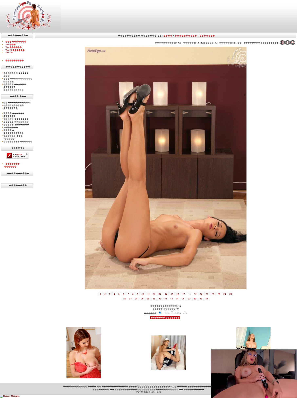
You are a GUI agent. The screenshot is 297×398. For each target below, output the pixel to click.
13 (160, 294)
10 (143, 294)
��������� (14, 60)
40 (206, 299)
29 (142, 299)
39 (201, 299)
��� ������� (15, 41)
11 (148, 294)
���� (167, 36)
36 (183, 299)
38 (195, 299)
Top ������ (13, 47)
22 (213, 294)
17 (183, 294)
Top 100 (9, 52)
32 (160, 299)
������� (207, 36)
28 (136, 299)
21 (207, 294)
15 (172, 294)
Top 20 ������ (15, 50)
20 (201, 294)
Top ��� (10, 44)
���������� (186, 36)
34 (171, 299)
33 (165, 299)
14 (166, 294)
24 (224, 294)
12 (154, 294)
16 (178, 294)
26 (124, 299)
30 (148, 299)
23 (219, 294)
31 (154, 299)
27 (130, 299)
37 (189, 299)
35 (177, 299)
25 (230, 294)
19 (195, 294)
